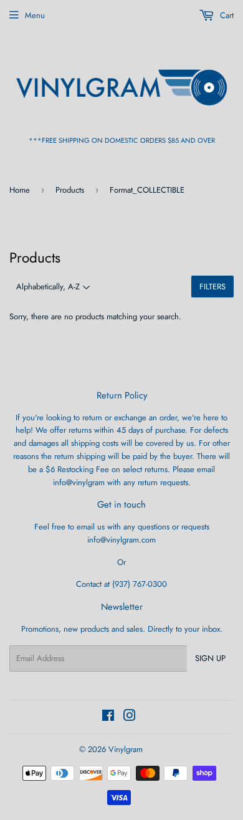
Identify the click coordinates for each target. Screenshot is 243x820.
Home (19, 190)
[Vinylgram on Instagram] (129, 717)
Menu (35, 15)
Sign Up (210, 658)
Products (69, 190)
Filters (212, 286)
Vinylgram (125, 749)
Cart (225, 15)
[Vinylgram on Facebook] (108, 717)
